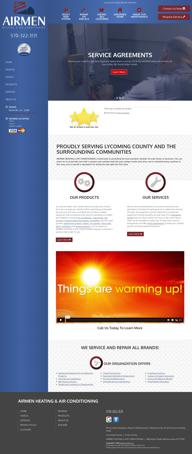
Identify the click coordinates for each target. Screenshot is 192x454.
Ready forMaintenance (139, 15)
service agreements (155, 223)
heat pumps (98, 217)
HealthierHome (120, 15)
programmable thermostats (76, 220)
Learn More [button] (63, 240)
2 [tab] (120, 98)
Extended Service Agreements (116, 381)
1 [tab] (118, 98)
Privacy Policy (28, 425)
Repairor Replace (84, 16)
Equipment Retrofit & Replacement (119, 376)
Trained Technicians (112, 373)
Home (9, 62)
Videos (9, 77)
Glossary (25, 429)
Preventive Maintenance (114, 378)
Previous (50, 62)
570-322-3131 (114, 411)
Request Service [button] (173, 16)
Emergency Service (156, 373)
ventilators (66, 226)
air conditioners (85, 217)
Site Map (62, 425)
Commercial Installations (69, 378)
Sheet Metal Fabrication (158, 381)
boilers (86, 223)
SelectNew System (66, 16)
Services (10, 92)
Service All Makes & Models (160, 378)
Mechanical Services (67, 381)
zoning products (83, 226)
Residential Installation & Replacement (75, 384)
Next (188, 62)
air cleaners (95, 223)
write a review (123, 113)
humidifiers (95, 220)
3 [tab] (123, 98)
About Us (11, 99)
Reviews (10, 69)
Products (11, 84)
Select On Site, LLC (127, 443)
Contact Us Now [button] (173, 8)
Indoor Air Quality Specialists (161, 376)
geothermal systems (73, 223)
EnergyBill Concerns (102, 16)
